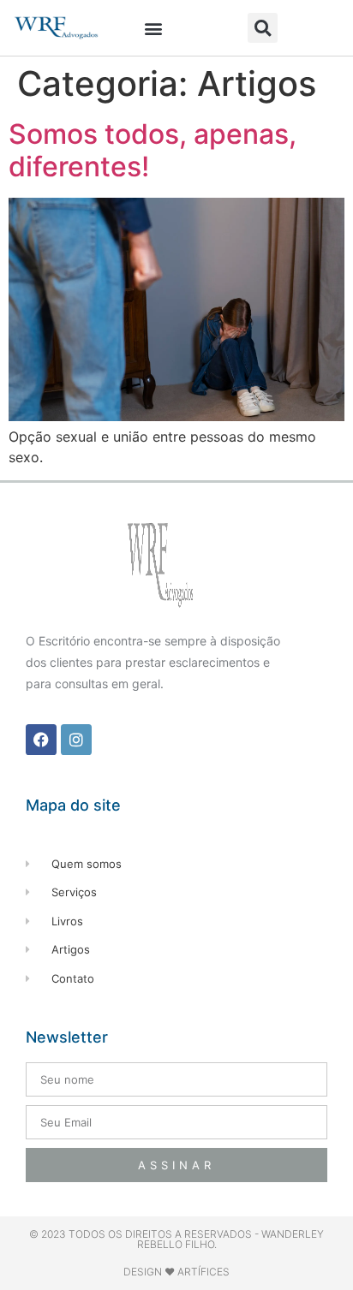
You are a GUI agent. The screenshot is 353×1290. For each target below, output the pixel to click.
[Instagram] (76, 739)
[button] (154, 28)
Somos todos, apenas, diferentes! (152, 150)
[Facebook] (41, 739)
